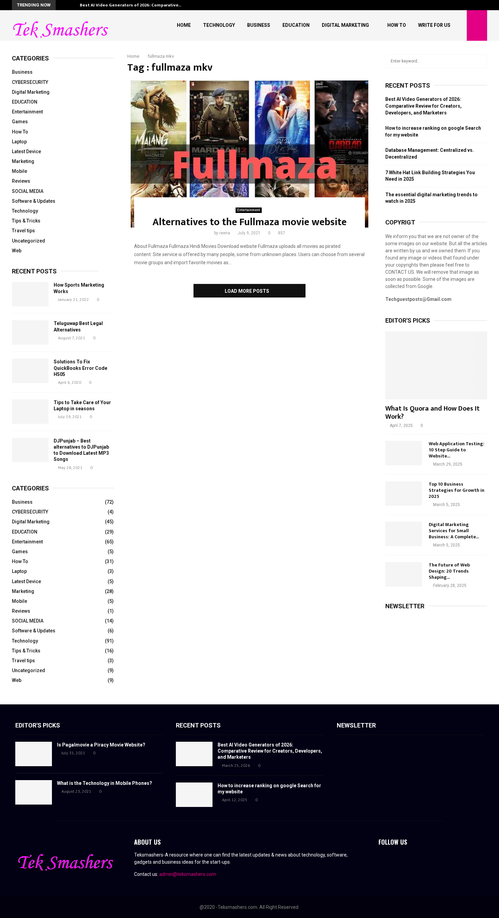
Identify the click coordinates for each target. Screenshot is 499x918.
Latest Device (26, 151)
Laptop (19, 141)
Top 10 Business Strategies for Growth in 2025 (456, 490)
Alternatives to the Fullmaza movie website (249, 222)
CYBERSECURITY (30, 82)
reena (224, 233)
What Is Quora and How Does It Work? (432, 412)
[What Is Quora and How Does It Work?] (436, 365)
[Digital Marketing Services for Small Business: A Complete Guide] (403, 534)
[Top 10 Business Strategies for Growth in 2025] (403, 493)
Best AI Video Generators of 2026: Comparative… (131, 5)
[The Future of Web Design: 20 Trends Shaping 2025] (403, 574)
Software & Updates (33, 201)
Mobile (19, 171)
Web (16, 250)
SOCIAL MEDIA (27, 191)
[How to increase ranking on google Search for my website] (194, 794)
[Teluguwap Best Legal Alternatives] (30, 332)
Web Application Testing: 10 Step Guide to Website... (456, 450)
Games (20, 121)
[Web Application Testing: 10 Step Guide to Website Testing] (403, 453)
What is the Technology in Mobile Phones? (104, 783)
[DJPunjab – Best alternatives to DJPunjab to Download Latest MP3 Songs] (30, 450)
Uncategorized (28, 241)
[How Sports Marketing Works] (30, 294)
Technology (219, 25)
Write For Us (434, 25)
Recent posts (34, 271)
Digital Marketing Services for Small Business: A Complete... (454, 531)
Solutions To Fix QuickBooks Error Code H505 (80, 368)
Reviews (21, 181)
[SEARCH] (480, 61)
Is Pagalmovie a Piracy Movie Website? (101, 745)
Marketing (23, 161)
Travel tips (23, 230)
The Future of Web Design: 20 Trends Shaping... (449, 571)
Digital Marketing (345, 25)
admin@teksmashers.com (187, 874)
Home (184, 25)
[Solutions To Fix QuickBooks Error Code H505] (30, 371)
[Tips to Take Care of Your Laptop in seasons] (30, 411)
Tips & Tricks (26, 220)
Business (258, 25)
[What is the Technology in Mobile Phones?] (33, 792)
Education (296, 25)
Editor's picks (37, 725)
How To (396, 25)
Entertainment (248, 210)
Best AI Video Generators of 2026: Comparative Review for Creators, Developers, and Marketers (423, 105)
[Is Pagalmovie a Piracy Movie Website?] (33, 754)
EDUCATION (24, 102)
